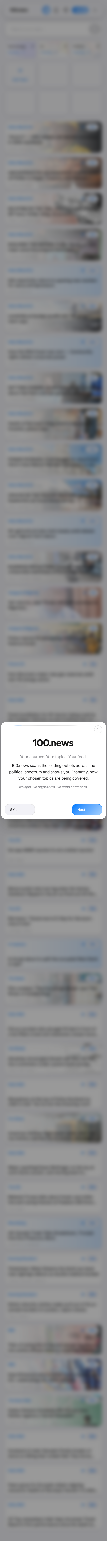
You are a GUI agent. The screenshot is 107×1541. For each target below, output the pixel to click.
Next (81, 809)
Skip (13, 809)
